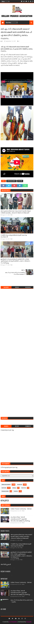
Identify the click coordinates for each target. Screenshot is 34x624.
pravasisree (5, 491)
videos (16, 491)
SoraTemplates (13, 621)
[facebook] (22, 1)
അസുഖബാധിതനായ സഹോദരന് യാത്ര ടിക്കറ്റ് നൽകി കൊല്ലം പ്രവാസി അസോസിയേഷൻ (15, 212)
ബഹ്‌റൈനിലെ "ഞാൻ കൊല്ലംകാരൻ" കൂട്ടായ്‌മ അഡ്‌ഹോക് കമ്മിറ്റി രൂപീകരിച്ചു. (20, 519)
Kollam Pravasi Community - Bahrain (21, 509)
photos (23, 488)
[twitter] (24, 1)
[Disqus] (17, 314)
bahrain (19, 484)
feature (20, 180)
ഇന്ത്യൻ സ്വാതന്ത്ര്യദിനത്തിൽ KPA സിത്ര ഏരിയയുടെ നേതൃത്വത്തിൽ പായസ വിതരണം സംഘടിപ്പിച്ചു (15, 261)
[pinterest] (31, 1)
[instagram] (28, 1)
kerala (14, 488)
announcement (11, 180)
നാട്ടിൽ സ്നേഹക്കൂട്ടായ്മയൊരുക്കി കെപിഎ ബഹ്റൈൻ (14, 236)
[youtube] (26, 1)
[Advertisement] (17, 401)
